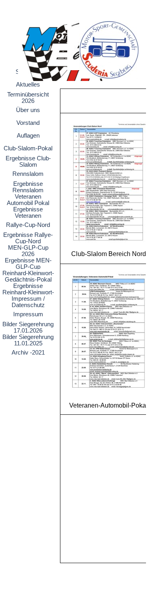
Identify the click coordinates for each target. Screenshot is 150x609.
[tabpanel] (101, 326)
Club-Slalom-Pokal (28, 148)
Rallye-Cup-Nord (28, 225)
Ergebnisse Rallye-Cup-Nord (28, 238)
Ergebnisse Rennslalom (28, 187)
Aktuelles (28, 84)
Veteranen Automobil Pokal (28, 199)
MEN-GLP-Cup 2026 (28, 250)
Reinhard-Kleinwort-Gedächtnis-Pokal (28, 276)
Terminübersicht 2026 (28, 97)
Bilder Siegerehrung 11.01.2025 (28, 340)
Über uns (28, 110)
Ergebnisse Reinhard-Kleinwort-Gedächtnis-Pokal (28, 292)
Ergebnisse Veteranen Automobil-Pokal (28, 215)
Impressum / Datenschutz (28, 302)
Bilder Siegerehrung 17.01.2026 (28, 327)
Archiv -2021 (28, 352)
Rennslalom (28, 174)
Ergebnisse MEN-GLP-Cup (28, 263)
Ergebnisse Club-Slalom (28, 161)
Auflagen (28, 135)
